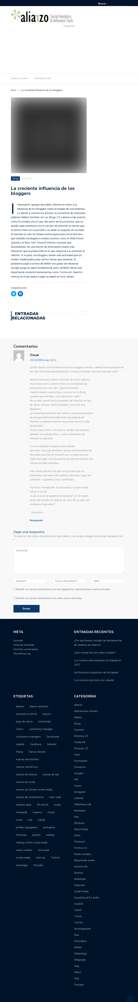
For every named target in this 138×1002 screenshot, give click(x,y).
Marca (19, 751)
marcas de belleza (26, 774)
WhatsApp (80, 953)
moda (57, 804)
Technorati (65, 272)
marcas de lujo (51, 774)
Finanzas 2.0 (81, 748)
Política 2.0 (80, 848)
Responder (36, 520)
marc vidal (55, 797)
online (14, 221)
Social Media (81, 891)
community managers (28, 736)
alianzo (20, 706)
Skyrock (78, 872)
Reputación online (84, 860)
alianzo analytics (39, 706)
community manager (41, 729)
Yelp (76, 978)
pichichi (36, 835)
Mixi (76, 817)
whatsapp (22, 865)
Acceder (18, 640)
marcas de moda (25, 782)
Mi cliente (42, 804)
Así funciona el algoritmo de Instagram (96, 672)
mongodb (21, 812)
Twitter (55, 857)
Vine (76, 935)
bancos (47, 714)
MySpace (79, 823)
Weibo (78, 947)
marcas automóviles (27, 759)
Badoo (78, 717)
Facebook (35, 744)
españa (20, 744)
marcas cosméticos (27, 767)
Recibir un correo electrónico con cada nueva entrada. (49, 598)
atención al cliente (26, 714)
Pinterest (79, 841)
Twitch (78, 916)
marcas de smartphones (30, 797)
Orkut (77, 835)
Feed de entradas (23, 645)
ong (30, 820)
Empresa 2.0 (81, 736)
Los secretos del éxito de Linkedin (94, 680)
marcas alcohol (37, 751)
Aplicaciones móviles (86, 711)
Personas (21, 835)
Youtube (38, 865)
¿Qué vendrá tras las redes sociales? (95, 652)
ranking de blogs (20, 276)
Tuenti (78, 910)
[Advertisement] (66, 47)
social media (23, 857)
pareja (41, 820)
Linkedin (51, 744)
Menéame (80, 810)
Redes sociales (19, 78)
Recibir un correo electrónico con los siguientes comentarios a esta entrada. (63, 589)
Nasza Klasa (81, 829)
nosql (19, 820)
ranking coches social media (31, 842)
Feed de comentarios (25, 649)
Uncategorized (82, 928)
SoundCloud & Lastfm (86, 897)
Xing (76, 966)
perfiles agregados (27, 827)
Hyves (77, 785)
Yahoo (77, 972)
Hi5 (76, 779)
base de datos (24, 721)
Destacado (52, 736)
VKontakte (80, 941)
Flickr (77, 754)
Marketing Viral (42, 78)
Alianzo (78, 705)
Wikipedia (79, 960)
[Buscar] (125, 3)
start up (40, 857)
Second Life (81, 866)
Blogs (16, 178)
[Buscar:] (108, 3)
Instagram (80, 792)
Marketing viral (82, 804)
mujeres (37, 812)
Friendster (80, 767)
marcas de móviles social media (34, 789)
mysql (51, 812)
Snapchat (79, 885)
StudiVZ (78, 904)
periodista (49, 827)
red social (43, 850)
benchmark (44, 721)
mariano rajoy (23, 804)
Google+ (79, 773)
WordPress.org (22, 653)
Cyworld (79, 729)
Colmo (19, 729)
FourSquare (80, 761)
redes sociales (24, 850)
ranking (50, 835)
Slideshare (80, 879)
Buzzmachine (66, 221)
